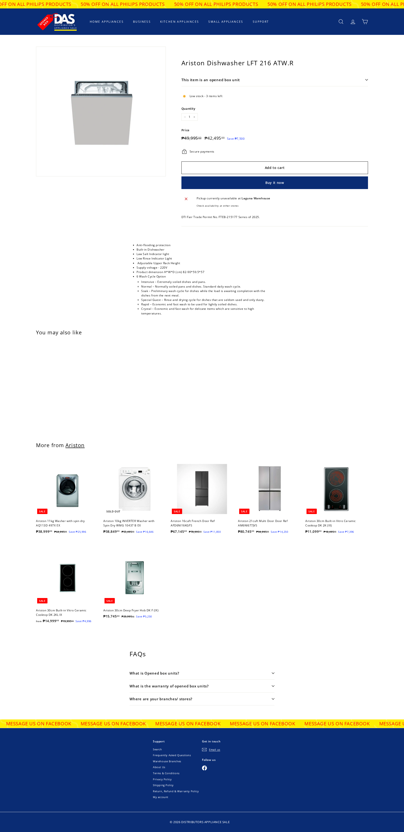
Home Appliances (107, 22)
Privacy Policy (162, 779)
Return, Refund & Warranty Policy (176, 791)
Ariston (75, 445)
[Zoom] (101, 111)
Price (185, 130)
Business (142, 22)
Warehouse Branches (167, 761)
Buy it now (274, 182)
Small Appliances (225, 22)
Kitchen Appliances (179, 22)
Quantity (188, 108)
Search (157, 749)
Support (261, 22)
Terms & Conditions (166, 773)
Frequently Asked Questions (172, 755)
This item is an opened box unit (210, 79)
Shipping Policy (163, 785)
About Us (159, 767)
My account (160, 797)
